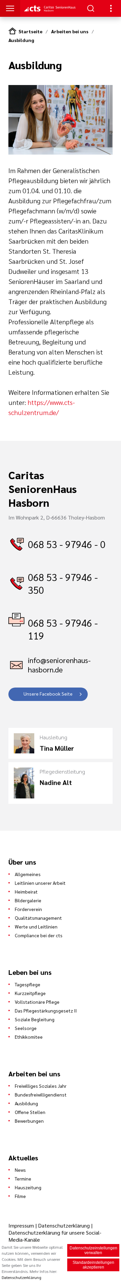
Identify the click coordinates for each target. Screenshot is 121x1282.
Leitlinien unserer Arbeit (40, 883)
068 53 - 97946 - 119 (63, 629)
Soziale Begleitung (34, 1019)
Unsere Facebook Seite (48, 694)
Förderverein (28, 909)
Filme (20, 1196)
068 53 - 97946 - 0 (67, 544)
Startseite (30, 31)
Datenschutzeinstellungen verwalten (93, 1250)
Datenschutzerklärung (64, 1225)
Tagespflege (27, 984)
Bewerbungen (29, 1121)
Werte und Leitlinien (36, 926)
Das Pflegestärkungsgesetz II (46, 1010)
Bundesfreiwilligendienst (41, 1094)
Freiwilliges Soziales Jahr (41, 1086)
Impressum (21, 1225)
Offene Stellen (30, 1112)
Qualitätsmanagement (38, 918)
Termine (23, 1178)
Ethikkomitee (29, 1037)
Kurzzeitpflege (30, 993)
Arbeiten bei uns (69, 31)
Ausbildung (21, 40)
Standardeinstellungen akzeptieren (93, 1265)
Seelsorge (26, 1028)
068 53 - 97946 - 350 (63, 583)
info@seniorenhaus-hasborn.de (59, 664)
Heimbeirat (26, 891)
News (20, 1170)
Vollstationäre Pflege (37, 1002)
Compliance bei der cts (39, 935)
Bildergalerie (28, 900)
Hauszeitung (28, 1187)
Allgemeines (28, 874)
